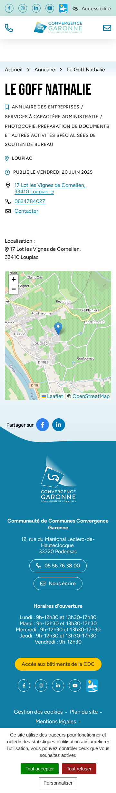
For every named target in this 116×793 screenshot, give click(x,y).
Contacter (26, 211)
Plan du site (84, 711)
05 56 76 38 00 (62, 566)
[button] (9, 27)
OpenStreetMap (91, 396)
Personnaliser (58, 783)
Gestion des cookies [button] (38, 711)
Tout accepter (39, 768)
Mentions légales (55, 721)
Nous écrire (62, 583)
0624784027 (30, 201)
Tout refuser (79, 768)
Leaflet (54, 396)
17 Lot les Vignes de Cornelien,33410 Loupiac (50, 188)
